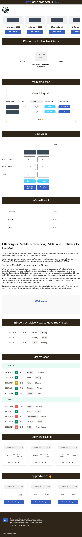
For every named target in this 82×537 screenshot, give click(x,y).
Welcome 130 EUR (29, 187)
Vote (55, 212)
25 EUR (64, 112)
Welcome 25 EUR (43, 187)
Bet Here (13, 31)
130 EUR (64, 107)
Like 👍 (41, 119)
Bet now (50, 107)
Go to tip (12, 462)
